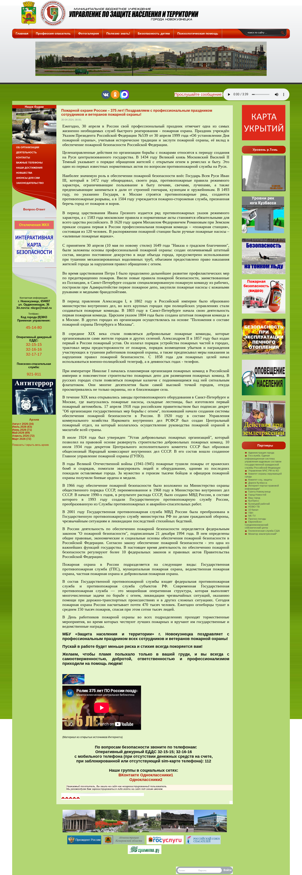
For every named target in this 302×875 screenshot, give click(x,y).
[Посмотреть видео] (263, 353)
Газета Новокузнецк (259, 491)
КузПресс (253, 500)
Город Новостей (257, 494)
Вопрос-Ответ (34, 209)
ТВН (250, 513)
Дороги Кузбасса (257, 482)
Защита (108, 13)
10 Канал (253, 509)
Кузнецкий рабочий (259, 503)
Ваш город (254, 497)
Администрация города (261, 452)
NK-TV (252, 515)
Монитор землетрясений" (262, 534)
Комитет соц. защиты (260, 479)
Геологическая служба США (264, 530)
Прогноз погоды (257, 518)
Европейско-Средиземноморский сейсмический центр (256, 524)
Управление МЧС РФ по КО (263, 470)
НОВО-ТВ (254, 506)
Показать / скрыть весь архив (30, 444)
